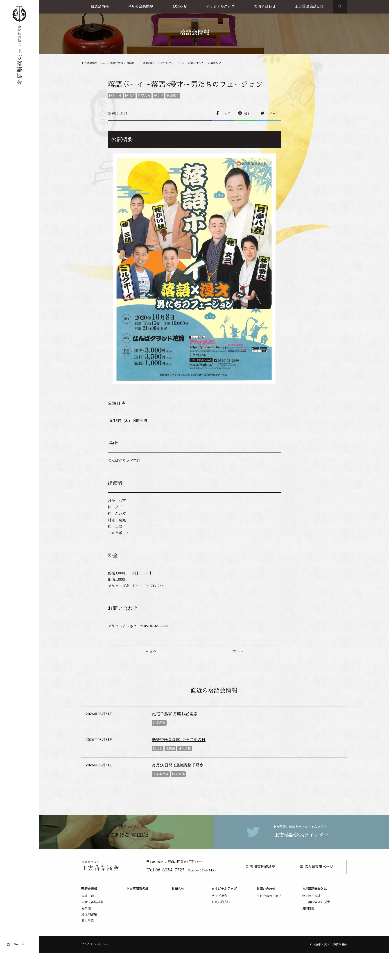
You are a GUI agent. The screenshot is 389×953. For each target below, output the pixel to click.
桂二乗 (157, 748)
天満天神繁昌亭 (260, 867)
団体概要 (308, 908)
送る (247, 113)
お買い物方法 (220, 902)
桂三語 (129, 95)
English (19, 944)
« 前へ (151, 651)
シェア (226, 113)
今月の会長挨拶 (140, 6)
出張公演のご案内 (269, 896)
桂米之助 (185, 748)
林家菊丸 (173, 95)
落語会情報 (100, 6)
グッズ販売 (219, 896)
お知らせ (179, 6)
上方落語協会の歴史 (316, 902)
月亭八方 (144, 95)
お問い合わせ (265, 6)
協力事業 (87, 920)
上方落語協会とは (309, 6)
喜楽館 (86, 908)
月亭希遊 (159, 722)
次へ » (238, 651)
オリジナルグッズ (220, 6)
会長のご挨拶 (311, 896)
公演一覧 (87, 896)
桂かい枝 (115, 95)
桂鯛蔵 (170, 748)
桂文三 (158, 95)
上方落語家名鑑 (137, 888)
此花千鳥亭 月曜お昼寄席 (174, 714)
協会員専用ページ (316, 867)
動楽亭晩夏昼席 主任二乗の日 (179, 740)
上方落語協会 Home (93, 63)
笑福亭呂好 (161, 774)
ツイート (272, 113)
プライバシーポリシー (94, 944)
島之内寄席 (89, 914)
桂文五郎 (178, 774)
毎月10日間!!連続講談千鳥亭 (178, 765)
